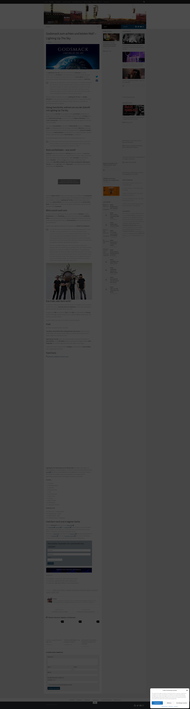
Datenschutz (170, 706)
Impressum (176, 706)
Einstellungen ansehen (181, 703)
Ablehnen (169, 703)
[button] (187, 690)
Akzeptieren (157, 703)
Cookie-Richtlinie (165, 706)
